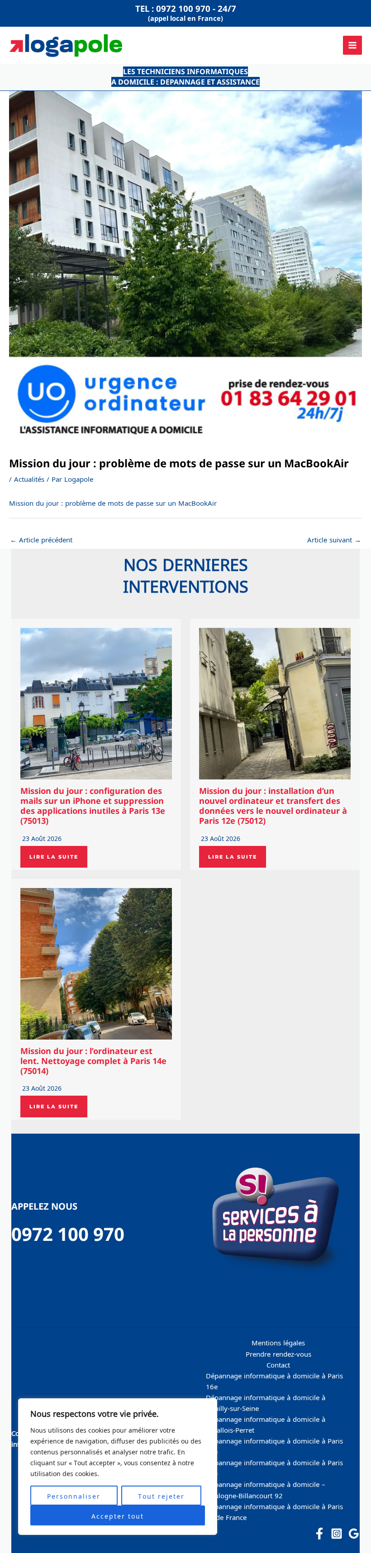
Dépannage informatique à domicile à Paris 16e (274, 1381)
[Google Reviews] (354, 1533)
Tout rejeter (161, 1495)
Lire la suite (53, 857)
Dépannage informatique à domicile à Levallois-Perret (265, 1424)
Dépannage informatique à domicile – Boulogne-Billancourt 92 (265, 1489)
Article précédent (41, 539)
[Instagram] (336, 1533)
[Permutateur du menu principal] (352, 45)
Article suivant (334, 539)
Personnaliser (73, 1495)
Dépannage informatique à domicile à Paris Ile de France (274, 1511)
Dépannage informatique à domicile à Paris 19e (274, 1446)
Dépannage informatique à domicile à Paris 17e (274, 1467)
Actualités (29, 478)
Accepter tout (117, 1515)
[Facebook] (319, 1533)
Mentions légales (278, 1342)
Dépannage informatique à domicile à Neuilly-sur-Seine (265, 1402)
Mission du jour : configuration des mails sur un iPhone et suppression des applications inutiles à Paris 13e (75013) (92, 805)
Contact (278, 1364)
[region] (117, 1466)
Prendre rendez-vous (278, 1353)
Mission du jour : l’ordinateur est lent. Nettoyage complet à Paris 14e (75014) (93, 1060)
